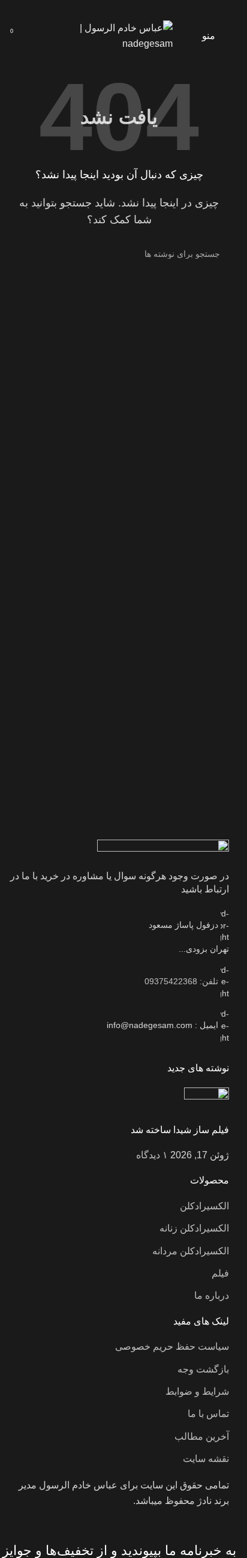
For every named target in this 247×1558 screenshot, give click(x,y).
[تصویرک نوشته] (206, 1104)
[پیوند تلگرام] (104, 8)
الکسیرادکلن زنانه (194, 1228)
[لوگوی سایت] (119, 35)
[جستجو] (23, 254)
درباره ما (211, 1295)
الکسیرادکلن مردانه (190, 1251)
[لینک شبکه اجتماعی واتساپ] (119, 8)
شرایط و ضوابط (197, 1391)
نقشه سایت (206, 1459)
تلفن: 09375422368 (181, 981)
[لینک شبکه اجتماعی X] (133, 8)
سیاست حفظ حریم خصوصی (172, 1346)
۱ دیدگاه (152, 1155)
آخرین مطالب (201, 1436)
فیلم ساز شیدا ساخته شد (180, 1130)
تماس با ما (208, 1414)
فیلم (220, 1273)
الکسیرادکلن (204, 1206)
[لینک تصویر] (163, 848)
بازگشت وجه (203, 1369)
